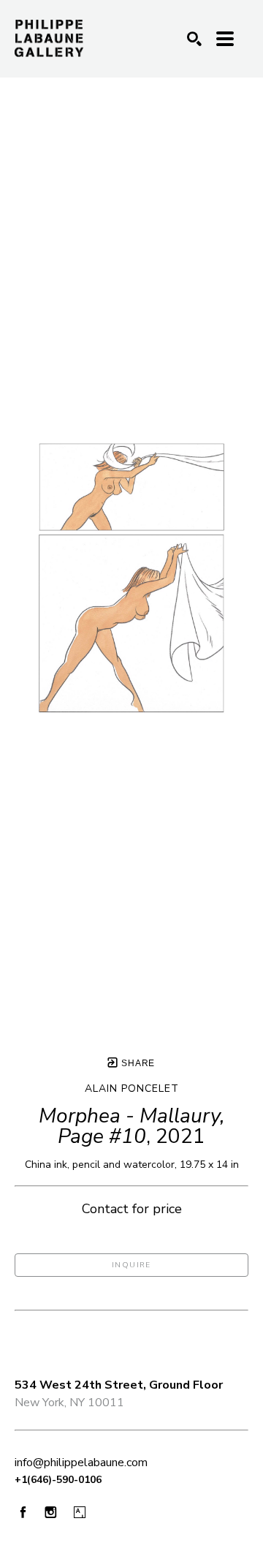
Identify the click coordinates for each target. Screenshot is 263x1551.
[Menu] (225, 38)
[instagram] (51, 1512)
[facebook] (23, 1511)
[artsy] (79, 1512)
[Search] (194, 38)
